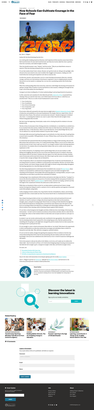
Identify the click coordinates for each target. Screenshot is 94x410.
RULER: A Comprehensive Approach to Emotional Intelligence (39, 254)
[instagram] (85, 2)
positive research (39, 180)
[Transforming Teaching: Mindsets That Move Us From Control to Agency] (14, 324)
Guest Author (23, 8)
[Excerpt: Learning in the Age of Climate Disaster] (57, 324)
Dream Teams (65, 169)
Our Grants (73, 392)
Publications (70, 2)
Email (21, 362)
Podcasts (55, 2)
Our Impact (73, 396)
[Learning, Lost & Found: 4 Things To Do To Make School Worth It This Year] (79, 324)
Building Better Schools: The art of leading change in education (36, 335)
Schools (62, 2)
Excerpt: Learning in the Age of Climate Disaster (57, 334)
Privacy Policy (52, 390)
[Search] (9, 2)
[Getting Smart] (15, 2)
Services (78, 2)
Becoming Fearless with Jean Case (31, 250)
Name (21, 369)
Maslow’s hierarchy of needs (63, 111)
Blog (49, 2)
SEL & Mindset (23, 18)
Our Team (72, 394)
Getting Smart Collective (76, 390)
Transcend (38, 259)
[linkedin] (87, 2)
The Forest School (53, 259)
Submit (76, 301)
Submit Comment (25, 376)
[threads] (89, 2)
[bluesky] (91, 2)
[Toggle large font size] (93, 205)
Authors (50, 396)
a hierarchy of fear (57, 95)
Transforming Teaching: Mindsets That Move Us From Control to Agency (14, 335)
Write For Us (51, 394)
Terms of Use (51, 392)
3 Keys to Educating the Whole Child (31, 252)
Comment (22, 353)
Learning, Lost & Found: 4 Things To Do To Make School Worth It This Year (78, 335)
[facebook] (83, 2)
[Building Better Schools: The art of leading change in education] (36, 324)
